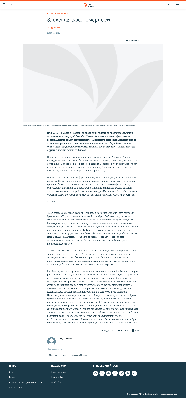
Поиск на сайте (58, 372)
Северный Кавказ (57, 13)
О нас (11, 372)
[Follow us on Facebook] (95, 373)
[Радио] (169, 5)
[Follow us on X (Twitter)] (102, 373)
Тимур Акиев (53, 27)
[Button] (132, 40)
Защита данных (17, 388)
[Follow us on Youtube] (108, 373)
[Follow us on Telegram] (121, 373)
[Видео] (177, 5)
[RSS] (127, 373)
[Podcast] (134, 373)
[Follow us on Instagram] (115, 373)
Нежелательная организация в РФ (25, 382)
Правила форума (59, 377)
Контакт (13, 377)
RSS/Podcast (57, 382)
